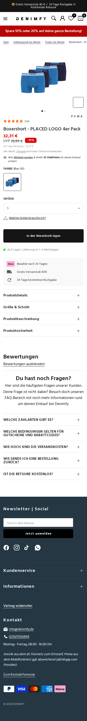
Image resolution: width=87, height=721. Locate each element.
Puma (77, 116)
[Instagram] (19, 548)
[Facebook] (8, 548)
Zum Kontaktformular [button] (19, 674)
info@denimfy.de (21, 629)
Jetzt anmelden (38, 533)
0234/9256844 (19, 637)
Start (6, 42)
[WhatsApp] (40, 548)
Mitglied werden (23, 157)
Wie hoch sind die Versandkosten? (35, 447)
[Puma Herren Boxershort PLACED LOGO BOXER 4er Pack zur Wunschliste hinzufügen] (78, 102)
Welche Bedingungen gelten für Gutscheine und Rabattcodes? (33, 433)
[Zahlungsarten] (43, 689)
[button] (16, 122)
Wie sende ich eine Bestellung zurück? (30, 460)
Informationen (18, 586)
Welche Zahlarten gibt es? (28, 420)
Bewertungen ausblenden (24, 364)
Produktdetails (15, 295)
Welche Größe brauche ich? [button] (27, 218)
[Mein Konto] (62, 18)
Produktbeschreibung (21, 319)
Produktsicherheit (18, 331)
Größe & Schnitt (16, 307)
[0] (80, 18)
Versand (21, 151)
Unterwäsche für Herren (26, 42)
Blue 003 (12, 182)
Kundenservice (19, 570)
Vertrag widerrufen (17, 606)
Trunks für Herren (54, 42)
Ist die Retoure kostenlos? (28, 474)
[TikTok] (29, 548)
